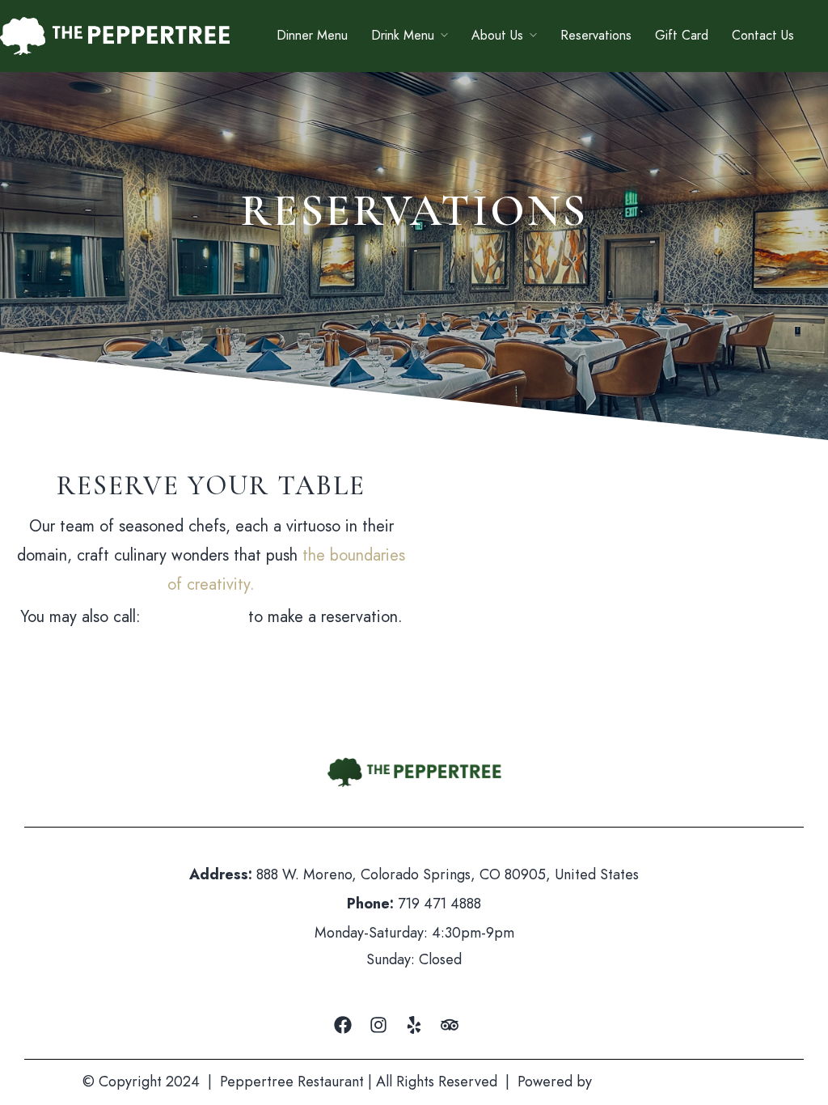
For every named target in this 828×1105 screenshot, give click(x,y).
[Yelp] (414, 1025)
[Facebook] (343, 1025)
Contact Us (763, 35)
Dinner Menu (312, 35)
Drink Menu (402, 35)
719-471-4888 (194, 617)
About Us (497, 35)
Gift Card (681, 35)
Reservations (596, 35)
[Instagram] (378, 1025)
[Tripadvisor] (449, 1025)
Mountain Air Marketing (671, 1081)
